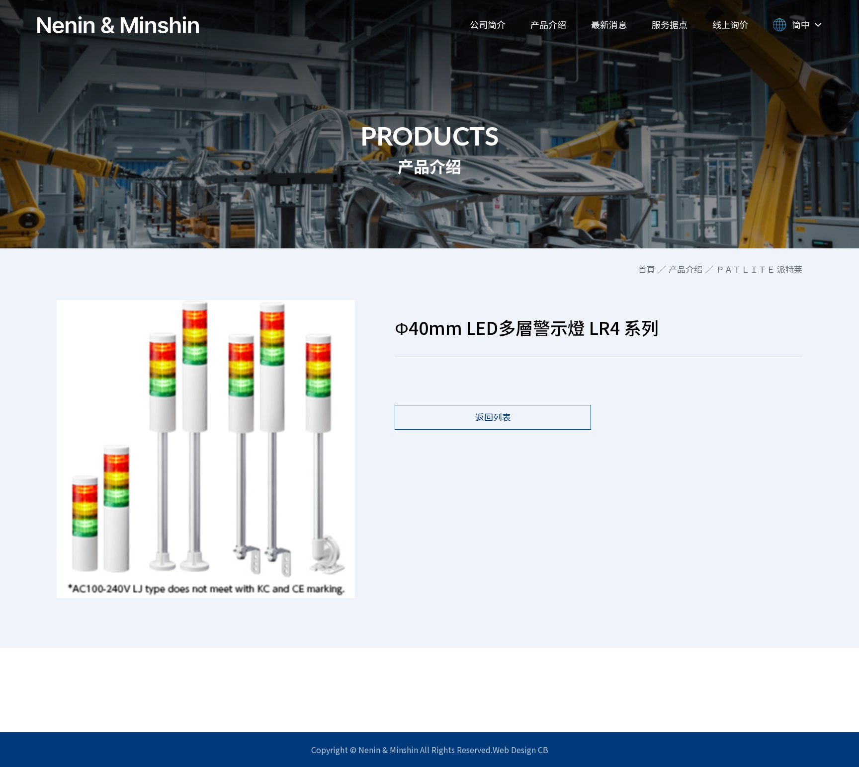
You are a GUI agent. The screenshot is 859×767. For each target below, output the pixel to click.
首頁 (646, 269)
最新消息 (609, 24)
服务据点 (669, 24)
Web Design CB (520, 749)
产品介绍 (548, 24)
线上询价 (730, 24)
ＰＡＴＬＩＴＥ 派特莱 (759, 269)
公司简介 (488, 24)
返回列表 (493, 416)
